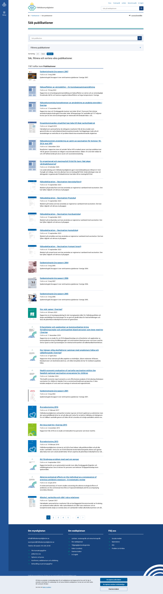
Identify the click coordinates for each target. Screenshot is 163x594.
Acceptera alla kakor (114, 580)
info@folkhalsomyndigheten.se (38, 538)
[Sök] (141, 8)
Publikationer (35, 16)
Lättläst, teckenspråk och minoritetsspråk (86, 538)
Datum (43, 54)
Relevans (50, 54)
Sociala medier (117, 538)
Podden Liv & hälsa (118, 548)
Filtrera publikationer (40, 47)
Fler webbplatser (77, 542)
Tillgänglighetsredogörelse (81, 545)
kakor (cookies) (47, 587)
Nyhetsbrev (116, 542)
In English (140, 3)
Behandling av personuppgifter (42, 564)
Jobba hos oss (36, 554)
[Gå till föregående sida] (83, 517)
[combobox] (122, 8)
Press (109, 3)
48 (78, 517)
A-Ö (38, 54)
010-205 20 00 (45, 546)
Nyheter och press (37, 557)
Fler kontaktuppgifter (38, 550)
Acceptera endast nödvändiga (113, 584)
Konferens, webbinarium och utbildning (44, 560)
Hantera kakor (114, 589)
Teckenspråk (116, 3)
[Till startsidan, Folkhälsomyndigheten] (4, 4)
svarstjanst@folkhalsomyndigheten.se (41, 542)
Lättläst (124, 3)
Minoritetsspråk (132, 3)
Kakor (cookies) (77, 548)
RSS (113, 545)
